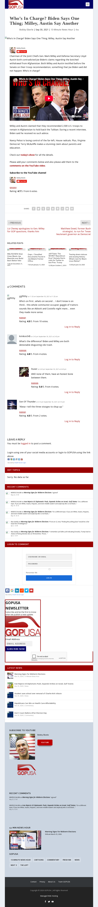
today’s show (28, 154)
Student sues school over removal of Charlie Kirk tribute (38, 693)
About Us (51, 882)
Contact (33, 882)
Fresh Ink (67, 860)
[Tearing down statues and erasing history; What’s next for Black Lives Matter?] (78, 249)
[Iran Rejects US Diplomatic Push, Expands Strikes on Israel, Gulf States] (10, 685)
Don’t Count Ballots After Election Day (30, 713)
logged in (25, 443)
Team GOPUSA (64, 882)
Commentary (29, 706)
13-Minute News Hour (62, 29)
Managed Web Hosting (49, 896)
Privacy (42, 882)
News (26, 686)
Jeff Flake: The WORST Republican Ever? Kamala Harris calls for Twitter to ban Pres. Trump (57, 258)
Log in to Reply (72, 326)
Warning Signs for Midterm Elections (37, 492)
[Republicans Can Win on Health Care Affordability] (10, 705)
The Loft (24, 865)
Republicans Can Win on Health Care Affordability (35, 703)
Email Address (12, 639)
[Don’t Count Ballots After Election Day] (10, 715)
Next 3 (14, 865)
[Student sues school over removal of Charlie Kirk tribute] (10, 695)
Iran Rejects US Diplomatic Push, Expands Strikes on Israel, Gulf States (50, 501)
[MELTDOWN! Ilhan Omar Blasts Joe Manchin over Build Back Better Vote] (16, 249)
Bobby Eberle (26, 29)
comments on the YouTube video (27, 165)
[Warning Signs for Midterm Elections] (10, 676)
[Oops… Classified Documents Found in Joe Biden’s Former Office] (37, 249)
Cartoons (39, 860)
